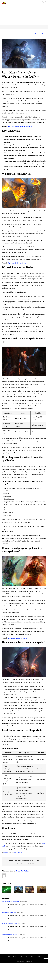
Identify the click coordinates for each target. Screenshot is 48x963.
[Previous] (3, 890)
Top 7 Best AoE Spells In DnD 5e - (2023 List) (9, 934)
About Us (32, 956)
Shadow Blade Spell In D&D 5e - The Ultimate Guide (10, 901)
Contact (39, 956)
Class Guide (16, 852)
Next (43, 34)
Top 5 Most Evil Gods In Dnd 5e (18, 263)
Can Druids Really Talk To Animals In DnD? (9, 912)
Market (26, 956)
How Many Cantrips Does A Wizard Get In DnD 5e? (10, 923)
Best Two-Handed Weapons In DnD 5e (20, 126)
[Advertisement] (24, 15)
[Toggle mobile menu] (45, 2)
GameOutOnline (5, 852)
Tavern (14, 956)
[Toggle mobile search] (43, 2)
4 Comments (20, 852)
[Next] (45, 890)
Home (9, 956)
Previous (37, 34)
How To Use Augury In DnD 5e (17, 638)
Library (20, 956)
